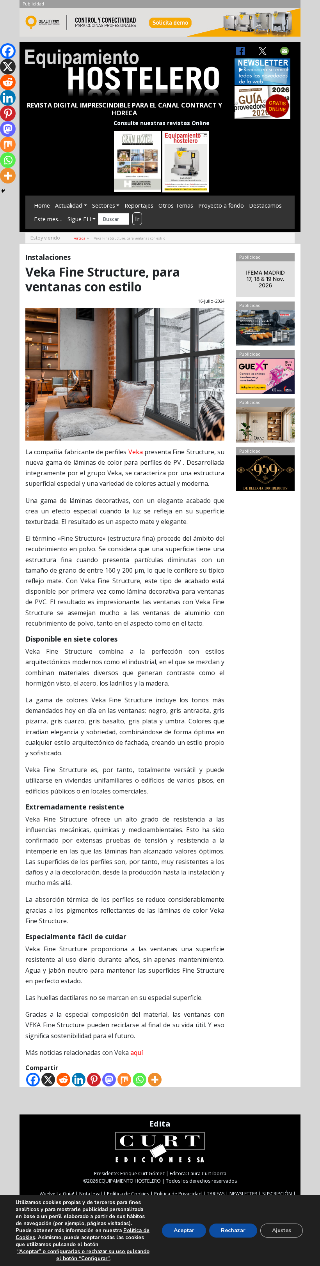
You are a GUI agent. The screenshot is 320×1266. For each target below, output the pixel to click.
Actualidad (68, 205)
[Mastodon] (109, 1079)
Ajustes (281, 1230)
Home (42, 205)
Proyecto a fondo (221, 205)
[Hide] (3, 191)
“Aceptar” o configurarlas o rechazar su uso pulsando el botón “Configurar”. (83, 1255)
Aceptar (184, 1230)
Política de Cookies (128, 1193)
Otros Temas (175, 205)
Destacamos (265, 205)
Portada (79, 238)
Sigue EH (79, 219)
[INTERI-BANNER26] (265, 281)
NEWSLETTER (243, 1193)
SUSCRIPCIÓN (277, 1193)
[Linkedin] (78, 1079)
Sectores (103, 205)
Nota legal (90, 1193)
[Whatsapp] (139, 1079)
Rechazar (233, 1230)
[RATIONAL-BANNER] (265, 329)
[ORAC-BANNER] (265, 426)
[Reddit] (63, 1079)
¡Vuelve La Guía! (57, 1193)
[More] (155, 1079)
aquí (136, 1052)
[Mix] (124, 1079)
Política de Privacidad (178, 1193)
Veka (135, 452)
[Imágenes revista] (160, 24)
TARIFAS (215, 1193)
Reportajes (138, 205)
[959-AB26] (265, 475)
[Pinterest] (94, 1079)
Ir (137, 219)
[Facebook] (33, 1079)
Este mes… (48, 219)
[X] (48, 1079)
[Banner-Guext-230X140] (265, 378)
